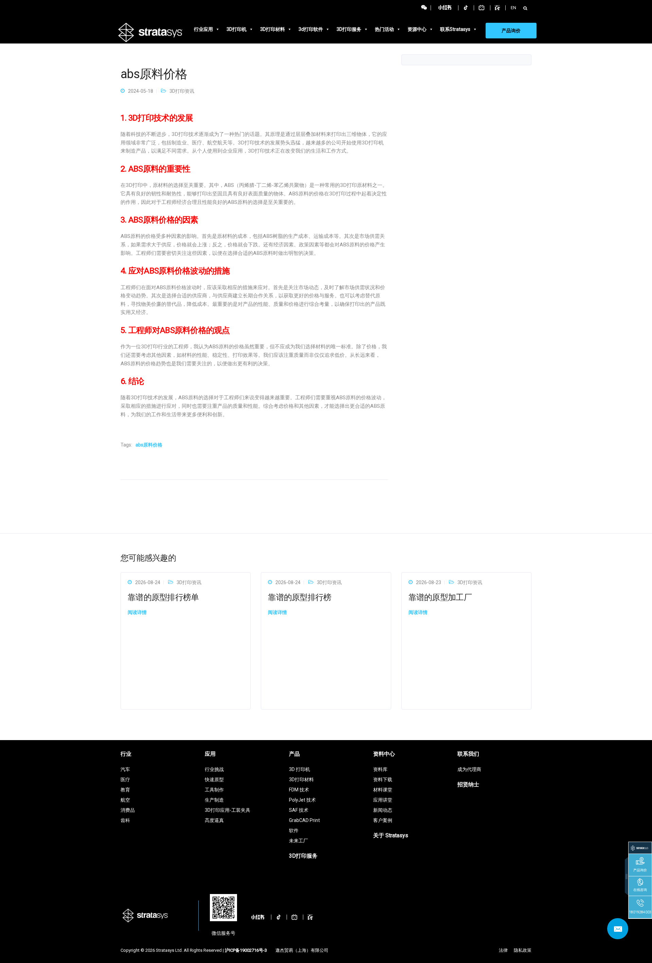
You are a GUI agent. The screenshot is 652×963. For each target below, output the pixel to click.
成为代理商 (469, 769)
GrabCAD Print (304, 820)
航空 (125, 800)
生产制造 (214, 800)
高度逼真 (214, 820)
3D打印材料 (272, 29)
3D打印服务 (349, 29)
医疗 (125, 779)
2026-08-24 (147, 582)
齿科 (125, 820)
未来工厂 (298, 840)
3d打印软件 (310, 29)
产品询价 (511, 30)
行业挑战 (214, 769)
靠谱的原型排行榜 (299, 597)
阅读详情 (137, 612)
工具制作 (214, 789)
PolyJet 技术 (302, 800)
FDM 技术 (299, 789)
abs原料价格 (148, 445)
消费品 (128, 810)
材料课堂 (382, 789)
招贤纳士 (468, 784)
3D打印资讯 (181, 91)
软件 (293, 830)
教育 (125, 789)
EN (513, 7)
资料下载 (382, 779)
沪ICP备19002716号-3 (246, 950)
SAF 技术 (298, 810)
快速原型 (214, 779)
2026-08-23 (428, 582)
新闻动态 (382, 810)
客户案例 (382, 820)
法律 (503, 950)
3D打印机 (237, 29)
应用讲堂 (382, 800)
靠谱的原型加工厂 (440, 597)
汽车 (125, 769)
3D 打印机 (299, 769)
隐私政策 (522, 950)
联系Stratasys (455, 29)
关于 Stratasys (390, 835)
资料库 (380, 769)
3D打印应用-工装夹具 (227, 810)
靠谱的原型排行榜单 (163, 597)
